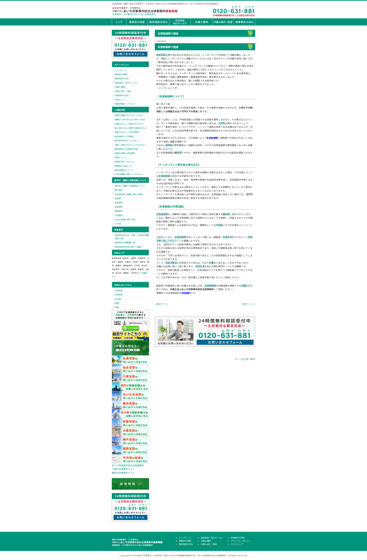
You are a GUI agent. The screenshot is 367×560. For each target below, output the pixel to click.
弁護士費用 (201, 21)
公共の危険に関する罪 (125, 219)
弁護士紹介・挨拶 (223, 21)
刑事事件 (119, 294)
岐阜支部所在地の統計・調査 (128, 246)
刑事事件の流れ (244, 21)
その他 (118, 223)
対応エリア (120, 99)
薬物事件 (119, 211)
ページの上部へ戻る (245, 359)
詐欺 (117, 307)
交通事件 (119, 215)
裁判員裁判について (124, 170)
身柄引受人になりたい (125, 161)
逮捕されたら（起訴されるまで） (130, 123)
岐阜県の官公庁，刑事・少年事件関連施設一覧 (132, 237)
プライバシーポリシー (241, 540)
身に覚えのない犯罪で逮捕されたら (131, 127)
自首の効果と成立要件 (125, 153)
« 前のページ (161, 304)
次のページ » (248, 304)
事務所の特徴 (137, 21)
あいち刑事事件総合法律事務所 (128, 465)
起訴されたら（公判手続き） (128, 132)
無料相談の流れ (158, 21)
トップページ (119, 21)
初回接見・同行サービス (180, 21)
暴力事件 (119, 189)
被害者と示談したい (124, 165)
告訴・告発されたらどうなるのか (130, 144)
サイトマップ (237, 544)
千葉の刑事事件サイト (123, 469)
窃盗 (117, 303)
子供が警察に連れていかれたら (129, 174)
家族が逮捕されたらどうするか (129, 115)
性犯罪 (118, 198)
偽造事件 (119, 206)
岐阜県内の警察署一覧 (125, 242)
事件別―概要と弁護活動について (130, 185)
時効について (121, 157)
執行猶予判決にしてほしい (127, 140)
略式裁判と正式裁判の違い (127, 149)
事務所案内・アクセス (125, 103)
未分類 (118, 298)
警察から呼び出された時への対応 (130, 119)
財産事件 (119, 202)
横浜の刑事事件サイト (123, 472)
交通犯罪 (119, 290)
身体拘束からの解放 (124, 136)
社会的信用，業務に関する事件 (129, 194)
